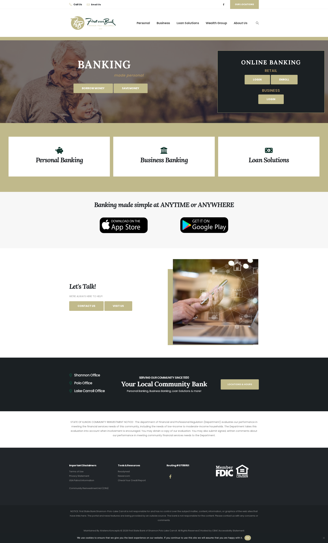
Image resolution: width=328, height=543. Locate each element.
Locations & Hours (240, 384)
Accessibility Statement (231, 530)
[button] (257, 23)
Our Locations (244, 4)
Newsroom (124, 475)
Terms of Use (76, 471)
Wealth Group (216, 23)
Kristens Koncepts (110, 530)
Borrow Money (93, 88)
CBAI (214, 530)
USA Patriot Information (81, 480)
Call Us (77, 4)
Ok (247, 537)
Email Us (96, 4)
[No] (323, 538)
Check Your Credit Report (132, 480)
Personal (143, 23)
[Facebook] (223, 4)
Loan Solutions (188, 23)
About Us (240, 23)
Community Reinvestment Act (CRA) (88, 488)
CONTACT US (86, 306)
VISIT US (118, 306)
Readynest (124, 471)
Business (163, 23)
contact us (229, 515)
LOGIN (257, 79)
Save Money (130, 88)
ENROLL (284, 79)
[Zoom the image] (123, 214)
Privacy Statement (79, 475)
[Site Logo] (90, 23)
